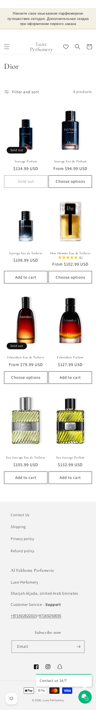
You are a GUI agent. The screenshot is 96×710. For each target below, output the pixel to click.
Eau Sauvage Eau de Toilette (25, 452)
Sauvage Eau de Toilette (25, 248)
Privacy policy (22, 538)
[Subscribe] (78, 646)
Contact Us (20, 514)
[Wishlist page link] (66, 41)
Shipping (18, 526)
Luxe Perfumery (53, 700)
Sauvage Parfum (26, 156)
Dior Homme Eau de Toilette (70, 248)
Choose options (70, 176)
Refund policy (22, 551)
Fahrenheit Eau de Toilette (26, 352)
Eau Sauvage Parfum (70, 452)
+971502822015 (24, 615)
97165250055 (50, 615)
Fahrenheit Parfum (70, 352)
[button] (7, 42)
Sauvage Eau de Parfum (70, 156)
